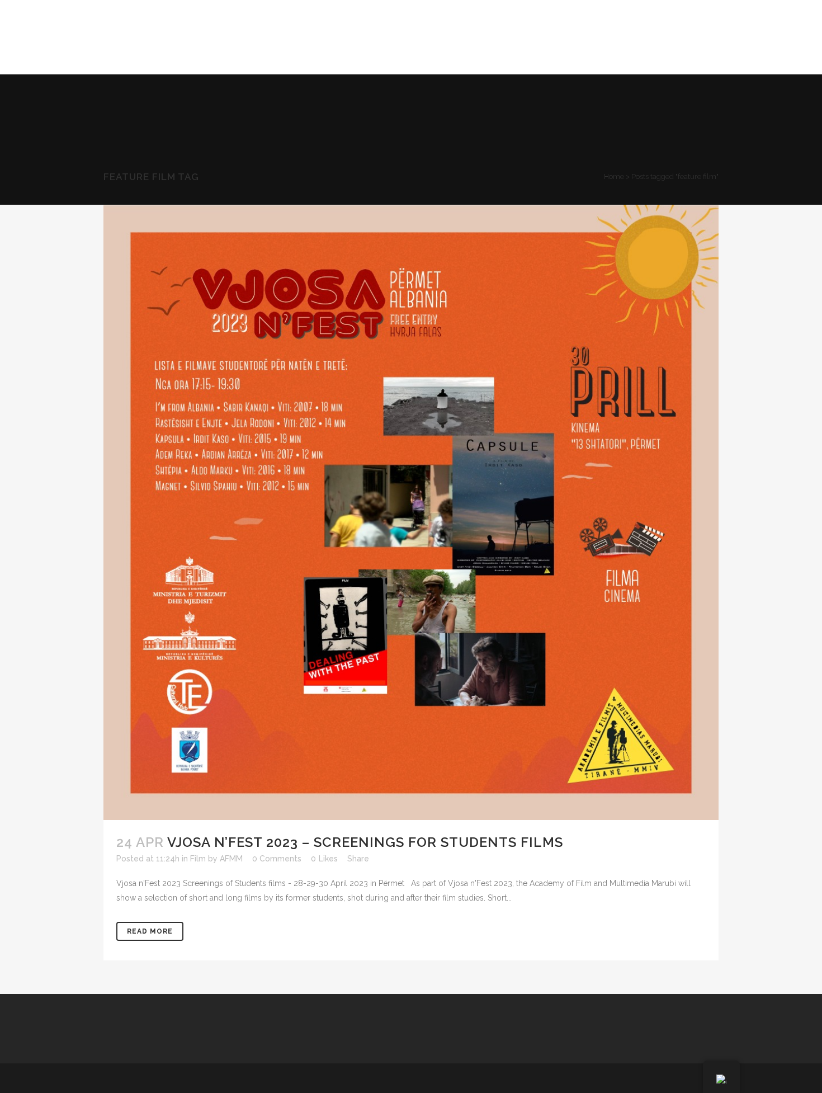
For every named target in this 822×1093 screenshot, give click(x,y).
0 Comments (276, 858)
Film (198, 858)
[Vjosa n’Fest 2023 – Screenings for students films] (411, 512)
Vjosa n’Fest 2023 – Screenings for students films (365, 842)
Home (614, 176)
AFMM (231, 858)
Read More (150, 931)
